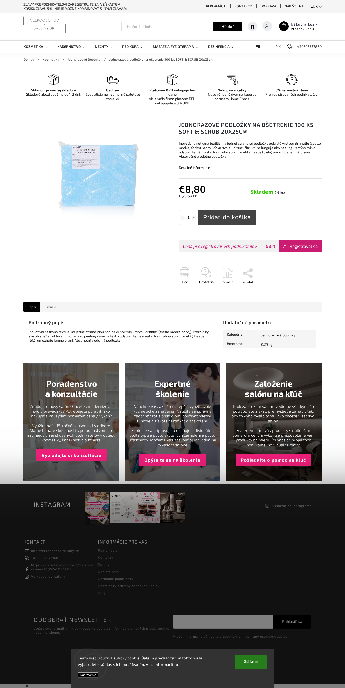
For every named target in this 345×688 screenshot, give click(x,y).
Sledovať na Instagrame (292, 506)
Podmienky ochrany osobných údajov (129, 586)
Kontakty (243, 6)
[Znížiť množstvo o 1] (182, 218)
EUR (314, 6)
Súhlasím (251, 662)
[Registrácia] (255, 26)
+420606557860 (44, 558)
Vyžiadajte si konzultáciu (72, 455)
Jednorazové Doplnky (278, 335)
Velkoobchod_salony (48, 576)
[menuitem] (37, 46)
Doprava (268, 6)
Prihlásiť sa (292, 621)
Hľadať (227, 26)
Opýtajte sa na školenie (172, 460)
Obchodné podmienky (115, 579)
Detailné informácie (194, 167)
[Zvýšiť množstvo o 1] (194, 218)
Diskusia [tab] (49, 307)
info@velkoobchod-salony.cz (55, 551)
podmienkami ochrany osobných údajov (255, 636)
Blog (102, 593)
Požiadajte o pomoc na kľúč (273, 460)
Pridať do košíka (227, 217)
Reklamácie (216, 6)
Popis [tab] (31, 307)
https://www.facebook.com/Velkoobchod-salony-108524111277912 (67, 567)
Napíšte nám (296, 6)
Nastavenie (88, 675)
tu (176, 664)
